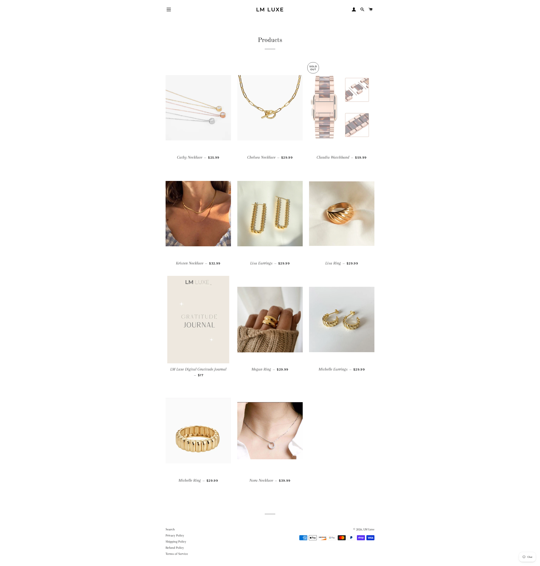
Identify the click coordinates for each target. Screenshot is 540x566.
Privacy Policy (175, 535)
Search (170, 529)
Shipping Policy (176, 541)
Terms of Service (177, 554)
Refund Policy (175, 548)
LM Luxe (270, 9)
